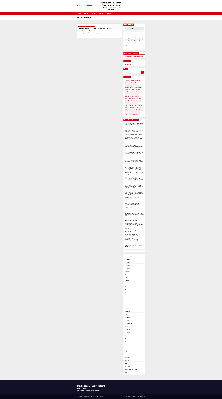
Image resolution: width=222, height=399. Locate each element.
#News (126, 326)
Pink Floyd (127, 107)
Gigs (140, 91)
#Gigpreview (127, 292)
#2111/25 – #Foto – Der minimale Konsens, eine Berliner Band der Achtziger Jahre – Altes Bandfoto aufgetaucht (134, 213)
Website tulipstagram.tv (138, 56)
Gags (137, 91)
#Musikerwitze (128, 317)
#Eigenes (127, 271)
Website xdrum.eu (129, 56)
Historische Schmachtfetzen (131, 369)
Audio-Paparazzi (138, 87)
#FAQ (126, 277)
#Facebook (137, 80)
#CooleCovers (128, 268)
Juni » (129, 48)
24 (128, 43)
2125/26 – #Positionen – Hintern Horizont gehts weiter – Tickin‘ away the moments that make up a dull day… (134, 125)
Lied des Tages (128, 98)
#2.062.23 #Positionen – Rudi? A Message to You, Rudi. (95, 28)
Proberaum (127, 109)
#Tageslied (127, 351)
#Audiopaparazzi (128, 262)
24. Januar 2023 (82, 30)
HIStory (126, 372)
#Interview (127, 302)
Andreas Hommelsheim (129, 87)
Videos (130, 114)
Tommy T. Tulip (91, 30)
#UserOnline (109, 13)
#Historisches (128, 299)
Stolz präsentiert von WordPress (83, 396)
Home (79, 13)
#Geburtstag (127, 286)
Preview (137, 107)
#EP (125, 274)
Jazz (131, 93)
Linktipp (133, 98)
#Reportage (127, 338)
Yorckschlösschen (136, 114)
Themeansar (100, 396)
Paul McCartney (134, 102)
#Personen (127, 329)
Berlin (133, 89)
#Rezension (127, 341)
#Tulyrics (127, 360)
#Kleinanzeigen (128, 305)
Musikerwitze (133, 100)
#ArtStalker (127, 80)
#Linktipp (127, 314)
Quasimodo (133, 109)
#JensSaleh (133, 82)
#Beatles (132, 80)
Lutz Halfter (139, 98)
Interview (127, 93)
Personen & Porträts (129, 105)
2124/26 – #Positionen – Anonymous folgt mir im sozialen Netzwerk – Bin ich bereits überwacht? (134, 130)
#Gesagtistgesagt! (128, 289)
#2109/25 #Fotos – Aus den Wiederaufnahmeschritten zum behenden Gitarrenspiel (134, 224)
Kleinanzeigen (127, 96)
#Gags (126, 283)
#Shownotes (127, 344)
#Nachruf (127, 320)
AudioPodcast (127, 89)
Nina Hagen (127, 102)
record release (139, 109)
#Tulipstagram (128, 357)
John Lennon (135, 93)
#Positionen (127, 332)
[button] (144, 13)
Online (129, 64)
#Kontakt (93, 13)
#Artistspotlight (128, 256)
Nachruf (139, 100)
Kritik (133, 96)
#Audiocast (127, 259)
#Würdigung (127, 366)
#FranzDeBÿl (127, 82)
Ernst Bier (127, 91)
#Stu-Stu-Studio (128, 348)
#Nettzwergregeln (129, 323)
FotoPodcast (132, 91)
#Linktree (100, 13)
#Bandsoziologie (128, 265)
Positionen (132, 107)
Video (126, 114)
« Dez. (126, 48)
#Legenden (127, 311)
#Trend (126, 354)
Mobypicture (127, 100)
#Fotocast (127, 280)
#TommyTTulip (136, 84)
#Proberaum (127, 335)
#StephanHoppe (128, 84)
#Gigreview (127, 296)
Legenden (137, 96)
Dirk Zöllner (137, 89)
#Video (126, 363)
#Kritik (126, 308)
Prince (141, 107)
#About (86, 13)
